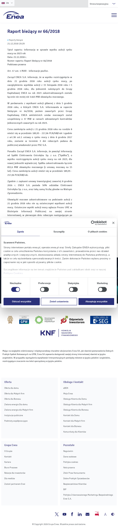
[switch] (44, 289)
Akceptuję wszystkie (96, 301)
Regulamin (68, 451)
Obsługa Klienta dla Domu (75, 399)
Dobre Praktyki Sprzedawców (76, 478)
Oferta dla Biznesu (12, 399)
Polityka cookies (70, 462)
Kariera (7, 462)
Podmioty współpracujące (16, 421)
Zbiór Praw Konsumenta (74, 473)
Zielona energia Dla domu (16, 404)
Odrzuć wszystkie (21, 301)
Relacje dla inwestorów (14, 473)
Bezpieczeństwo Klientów (75, 484)
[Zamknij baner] (113, 223)
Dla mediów (9, 478)
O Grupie (8, 451)
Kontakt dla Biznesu (72, 426)
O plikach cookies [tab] (97, 231)
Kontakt (8, 456)
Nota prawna (69, 467)
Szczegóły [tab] (59, 231)
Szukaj (107, 15)
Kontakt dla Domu (71, 415)
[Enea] (13, 14)
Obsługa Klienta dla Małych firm (77, 404)
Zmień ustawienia (59, 301)
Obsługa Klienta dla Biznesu (76, 410)
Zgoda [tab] (20, 231)
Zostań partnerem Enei (14, 484)
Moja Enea (68, 393)
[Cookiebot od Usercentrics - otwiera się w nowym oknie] (93, 222)
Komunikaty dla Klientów (74, 432)
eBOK (65, 388)
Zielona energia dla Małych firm (18, 410)
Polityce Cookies (13, 273)
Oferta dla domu (11, 388)
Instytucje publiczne (13, 415)
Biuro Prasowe (10, 467)
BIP (64, 489)
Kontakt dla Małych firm (74, 421)
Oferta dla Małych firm (14, 393)
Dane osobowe (69, 456)
